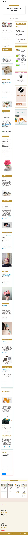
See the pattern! (4, 97)
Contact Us (2, 523)
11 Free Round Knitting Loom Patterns (10, 489)
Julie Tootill (4, 81)
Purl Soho (4, 341)
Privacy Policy (2, 524)
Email (17, 100)
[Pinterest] (1, 530)
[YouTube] (3, 530)
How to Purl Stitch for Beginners (5, 516)
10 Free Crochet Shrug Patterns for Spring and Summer (24, 490)
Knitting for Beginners (9, 57)
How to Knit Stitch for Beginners (5, 515)
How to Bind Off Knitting (4, 509)
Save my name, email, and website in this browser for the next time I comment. (7, 470)
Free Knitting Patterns (4, 510)
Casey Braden (5, 305)
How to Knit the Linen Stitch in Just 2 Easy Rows (23, 55)
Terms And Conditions (4, 525)
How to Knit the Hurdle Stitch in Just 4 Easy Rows (23, 60)
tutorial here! (6, 217)
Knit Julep (7, 107)
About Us (2, 522)
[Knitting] (5, 1)
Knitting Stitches (5, 58)
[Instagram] (4, 530)
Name (3, 464)
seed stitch (9, 216)
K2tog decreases (6, 124)
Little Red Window (5, 177)
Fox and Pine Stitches (6, 369)
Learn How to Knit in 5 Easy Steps (21, 112)
